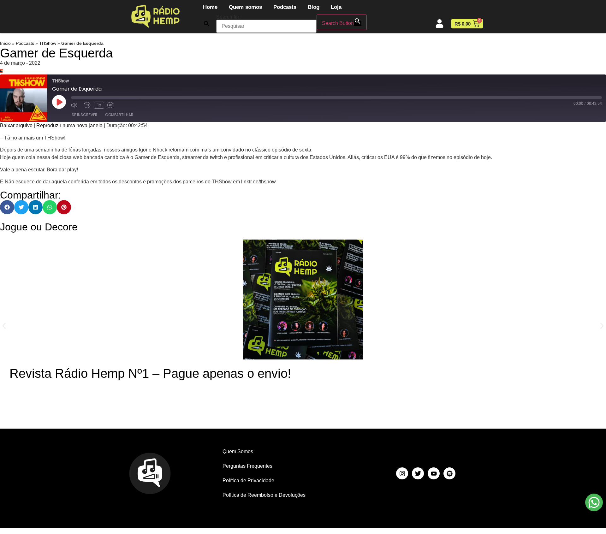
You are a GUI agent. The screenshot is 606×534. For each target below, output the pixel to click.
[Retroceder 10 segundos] (87, 105)
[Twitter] (418, 473)
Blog (313, 7)
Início (5, 43)
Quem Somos (238, 451)
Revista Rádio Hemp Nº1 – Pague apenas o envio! (150, 373)
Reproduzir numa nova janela (69, 125)
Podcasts (284, 7)
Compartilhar (119, 114)
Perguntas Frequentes (247, 466)
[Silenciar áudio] (76, 105)
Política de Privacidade (248, 480)
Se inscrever (85, 114)
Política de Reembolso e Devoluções (264, 495)
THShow (47, 43)
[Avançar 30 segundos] (112, 105)
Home (210, 7)
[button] (206, 24)
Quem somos (245, 7)
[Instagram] (402, 473)
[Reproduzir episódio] (59, 102)
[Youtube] (434, 473)
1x (99, 105)
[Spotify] (449, 473)
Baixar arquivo (16, 125)
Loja (336, 7)
